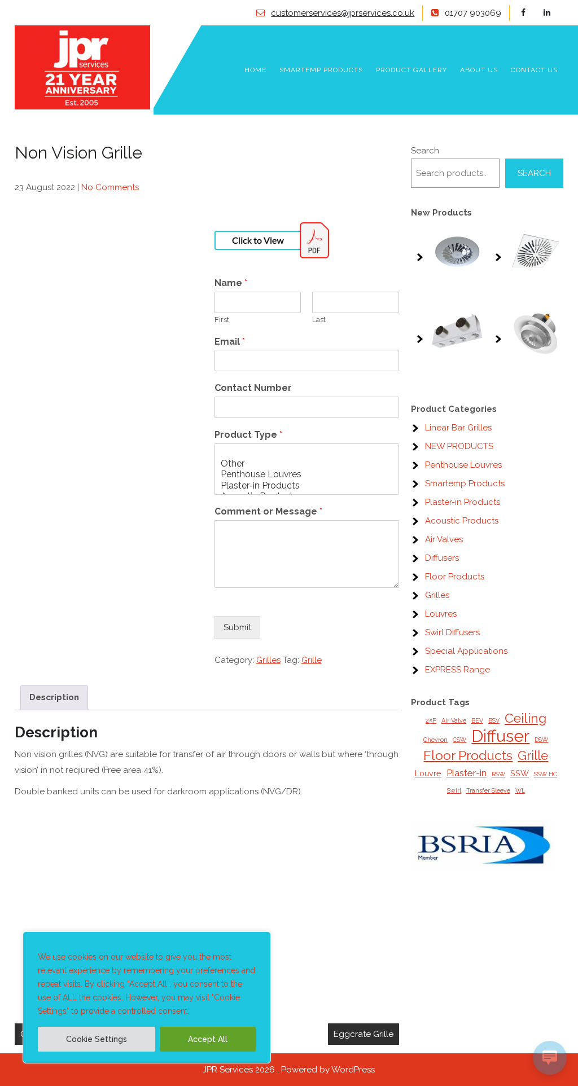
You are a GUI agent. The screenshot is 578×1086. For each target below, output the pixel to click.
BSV (494, 720)
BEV (477, 720)
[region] (147, 997)
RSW (498, 774)
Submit (237, 627)
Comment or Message (268, 511)
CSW (459, 739)
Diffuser (500, 736)
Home (255, 70)
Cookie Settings (96, 1039)
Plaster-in (466, 773)
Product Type (248, 434)
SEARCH (534, 173)
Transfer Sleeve (488, 790)
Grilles (268, 660)
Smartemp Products (321, 70)
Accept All (207, 1039)
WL (520, 790)
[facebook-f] (531, 13)
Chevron (435, 739)
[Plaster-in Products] (307, 485)
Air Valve (453, 720)
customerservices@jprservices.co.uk (342, 13)
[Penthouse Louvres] (307, 474)
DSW (541, 739)
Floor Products (468, 755)
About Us (479, 70)
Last (319, 319)
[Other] (307, 463)
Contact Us (534, 70)
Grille (311, 660)
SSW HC (545, 774)
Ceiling (525, 718)
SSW (519, 773)
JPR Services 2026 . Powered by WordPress (289, 1070)
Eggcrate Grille (363, 1034)
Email (229, 341)
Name (230, 283)
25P (431, 720)
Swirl (454, 790)
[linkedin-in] (553, 13)
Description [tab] (54, 697)
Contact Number (253, 387)
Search (425, 151)
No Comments (110, 187)
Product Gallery (411, 70)
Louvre (428, 773)
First (221, 319)
